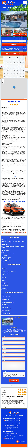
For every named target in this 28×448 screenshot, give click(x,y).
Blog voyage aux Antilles (10, 436)
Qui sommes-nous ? (9, 435)
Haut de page (22, 441)
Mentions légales (9, 438)
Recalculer (14, 44)
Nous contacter (19, 435)
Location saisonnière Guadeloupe (12, 422)
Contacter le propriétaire (14, 53)
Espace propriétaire (9, 433)
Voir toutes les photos (20, 34)
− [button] (2, 82)
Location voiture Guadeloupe (11, 427)
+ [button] (2, 80)
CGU (17, 433)
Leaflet (25, 98)
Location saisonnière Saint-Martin (13, 423)
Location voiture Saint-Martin (12, 428)
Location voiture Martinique (11, 425)
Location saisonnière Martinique (12, 420)
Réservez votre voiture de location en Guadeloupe (14, 232)
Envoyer (14, 380)
